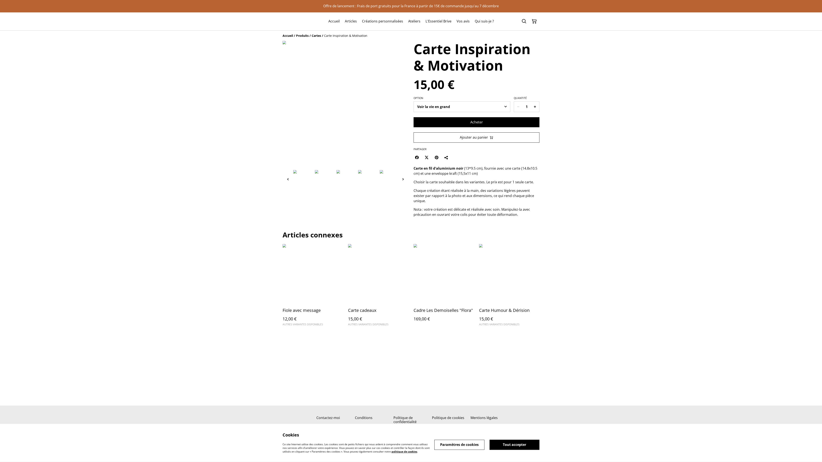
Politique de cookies (448, 417)
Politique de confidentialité (405, 419)
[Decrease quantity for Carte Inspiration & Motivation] (518, 106)
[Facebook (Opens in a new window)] (417, 157)
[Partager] (446, 157)
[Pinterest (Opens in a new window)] (436, 157)
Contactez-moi (328, 417)
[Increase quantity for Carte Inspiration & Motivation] (535, 106)
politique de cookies (404, 451)
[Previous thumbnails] (288, 179)
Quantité (520, 98)
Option (418, 98)
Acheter (476, 122)
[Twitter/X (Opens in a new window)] (426, 157)
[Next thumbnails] (403, 179)
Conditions (363, 417)
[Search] (524, 21)
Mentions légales (484, 417)
